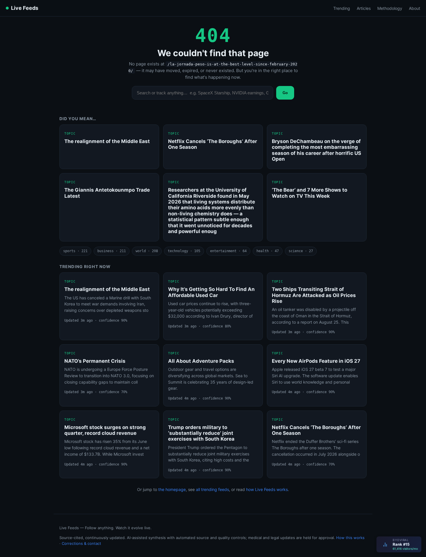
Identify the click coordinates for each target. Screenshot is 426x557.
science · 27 (301, 251)
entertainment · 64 (228, 251)
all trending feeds (212, 489)
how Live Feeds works (267, 489)
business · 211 (111, 251)
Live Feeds (24, 8)
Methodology (389, 8)
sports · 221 (75, 251)
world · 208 (147, 251)
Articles (364, 8)
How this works (350, 537)
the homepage (172, 489)
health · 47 (267, 251)
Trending (341, 8)
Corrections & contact (81, 543)
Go (285, 93)
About (414, 8)
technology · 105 (184, 251)
